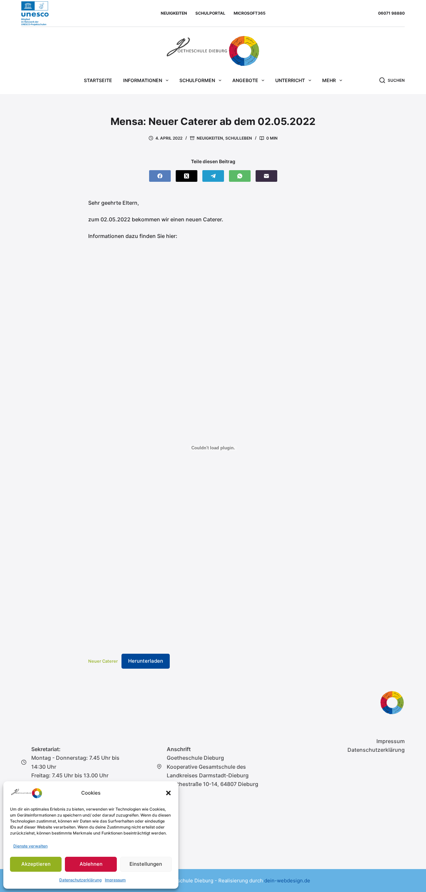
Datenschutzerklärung (80, 879)
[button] (168, 793)
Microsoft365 (250, 13)
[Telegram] (213, 176)
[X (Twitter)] (186, 176)
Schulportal (210, 13)
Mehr (329, 80)
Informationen (142, 80)
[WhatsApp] (240, 176)
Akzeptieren (36, 864)
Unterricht (290, 80)
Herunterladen (145, 661)
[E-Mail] (266, 176)
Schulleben (238, 138)
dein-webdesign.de (287, 880)
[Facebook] (160, 176)
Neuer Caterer (103, 661)
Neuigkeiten (174, 13)
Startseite (98, 80)
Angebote (245, 80)
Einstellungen (145, 864)
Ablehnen (91, 864)
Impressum (115, 879)
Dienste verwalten (30, 845)
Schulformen (197, 80)
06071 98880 (391, 13)
